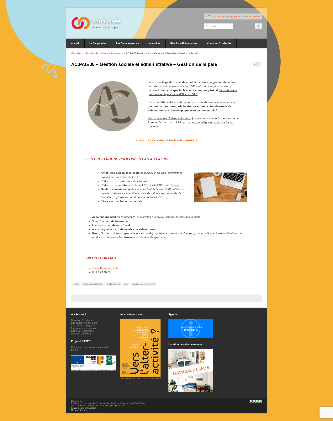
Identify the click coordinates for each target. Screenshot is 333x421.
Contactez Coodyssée (219, 43)
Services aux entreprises (143, 284)
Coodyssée (105, 21)
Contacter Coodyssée (82, 331)
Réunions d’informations (183, 43)
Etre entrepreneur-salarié (84, 323)
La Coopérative (97, 43)
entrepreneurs (115, 53)
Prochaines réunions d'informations (191, 328)
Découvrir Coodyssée (82, 320)
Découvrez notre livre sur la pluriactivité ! (141, 378)
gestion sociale (114, 284)
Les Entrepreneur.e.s (127, 43)
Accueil (75, 43)
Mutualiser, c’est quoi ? (83, 325)
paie (126, 284)
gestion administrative (93, 284)
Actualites (101, 53)
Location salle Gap (81, 333)
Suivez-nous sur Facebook (84, 408)
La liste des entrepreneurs (84, 328)
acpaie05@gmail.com (105, 267)
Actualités (154, 43)
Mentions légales (79, 410)
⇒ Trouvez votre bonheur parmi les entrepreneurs (232, 16)
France (75, 284)
